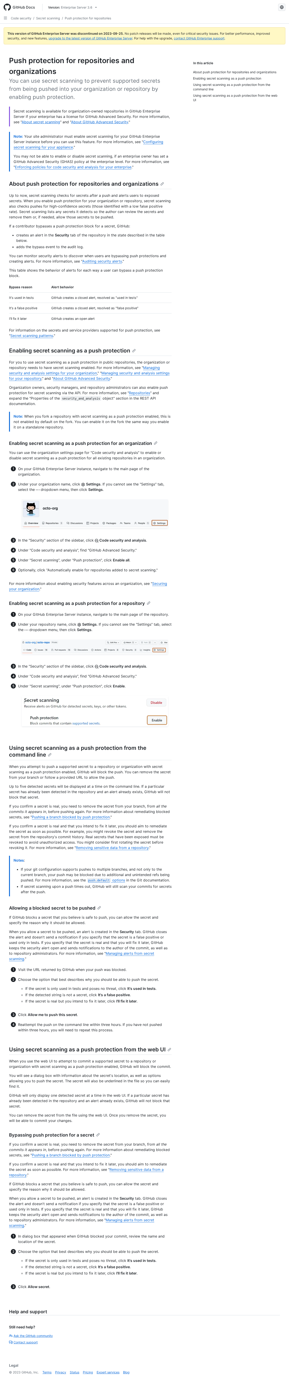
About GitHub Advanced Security (99, 122)
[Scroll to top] (279, 1379)
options (106, 880)
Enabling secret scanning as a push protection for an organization (80, 443)
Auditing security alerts (102, 261)
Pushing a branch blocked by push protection (71, 817)
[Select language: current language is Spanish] (281, 7)
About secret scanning (41, 122)
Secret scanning (48, 18)
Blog (126, 1372)
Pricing (88, 1372)
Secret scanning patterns (31, 335)
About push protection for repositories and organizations (83, 184)
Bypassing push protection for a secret (51, 1135)
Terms (46, 1372)
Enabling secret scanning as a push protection (69, 350)
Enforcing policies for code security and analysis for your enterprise (73, 167)
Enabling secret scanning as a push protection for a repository (77, 603)
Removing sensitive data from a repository (112, 847)
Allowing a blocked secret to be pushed (52, 908)
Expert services (108, 1372)
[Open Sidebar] (5, 18)
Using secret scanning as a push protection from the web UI (87, 1049)
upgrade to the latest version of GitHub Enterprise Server (90, 38)
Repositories (139, 393)
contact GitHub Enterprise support (199, 38)
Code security (21, 18)
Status (74, 1372)
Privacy (60, 1372)
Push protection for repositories (88, 18)
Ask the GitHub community (33, 1336)
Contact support (26, 1342)
